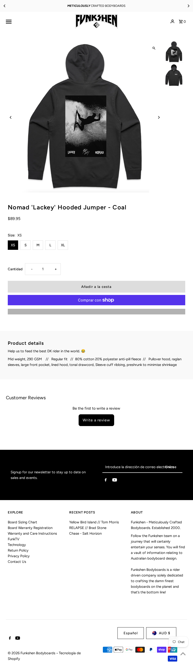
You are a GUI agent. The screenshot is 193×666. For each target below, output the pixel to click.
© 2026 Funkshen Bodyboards (32, 653)
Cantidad (15, 269)
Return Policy (18, 550)
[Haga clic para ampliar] (154, 48)
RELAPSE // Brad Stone (87, 528)
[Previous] (4, 5)
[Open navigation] (37, 21)
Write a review (96, 420)
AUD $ (164, 633)
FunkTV (13, 539)
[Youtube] (114, 481)
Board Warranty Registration (30, 528)
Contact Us (17, 562)
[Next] (188, 5)
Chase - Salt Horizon (85, 533)
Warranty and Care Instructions (32, 533)
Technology (17, 545)
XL (63, 245)
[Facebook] (106, 481)
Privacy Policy (19, 556)
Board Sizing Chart (22, 522)
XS (13, 245)
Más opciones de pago (96, 311)
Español (131, 633)
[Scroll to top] (183, 653)
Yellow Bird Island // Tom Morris (94, 522)
